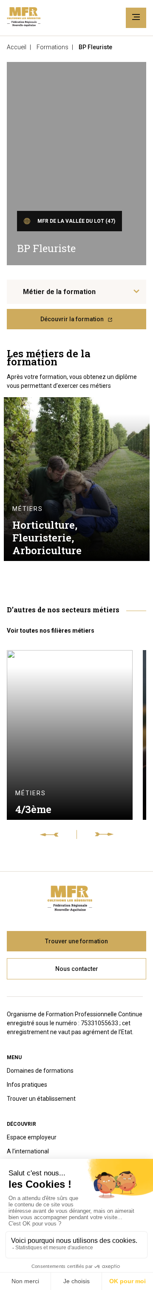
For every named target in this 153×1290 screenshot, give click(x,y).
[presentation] (58, 834)
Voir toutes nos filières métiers (50, 630)
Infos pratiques (27, 1084)
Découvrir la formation (72, 319)
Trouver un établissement (41, 1098)
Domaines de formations (40, 1070)
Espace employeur (32, 1137)
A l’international (28, 1151)
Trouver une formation (76, 941)
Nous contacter (76, 968)
